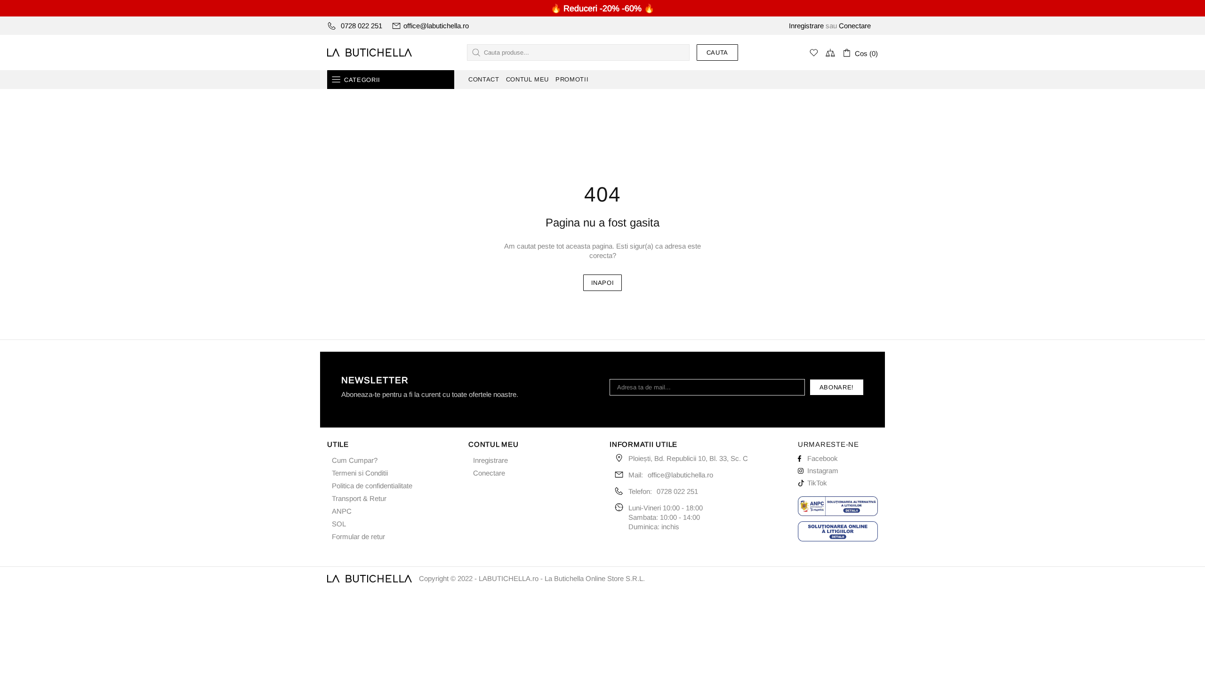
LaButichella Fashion (369, 52)
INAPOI (602, 282)
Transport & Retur (359, 498)
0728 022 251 (361, 26)
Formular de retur (358, 537)
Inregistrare (806, 26)
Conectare (855, 26)
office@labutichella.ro (436, 26)
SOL (339, 524)
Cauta (717, 52)
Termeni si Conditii (360, 473)
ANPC (342, 511)
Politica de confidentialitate (372, 486)
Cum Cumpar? (355, 460)
